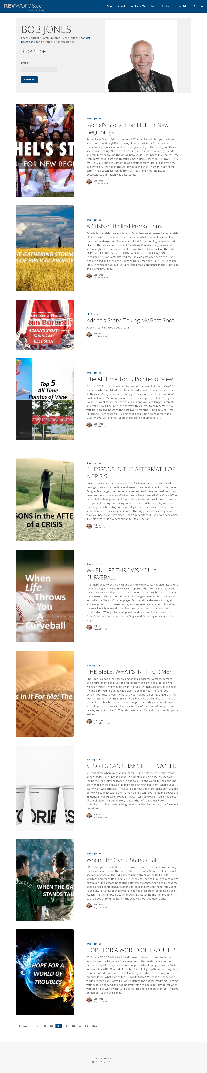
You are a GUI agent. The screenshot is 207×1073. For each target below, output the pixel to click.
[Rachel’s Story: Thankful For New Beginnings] (45, 150)
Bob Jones (98, 180)
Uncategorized (93, 118)
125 (66, 1026)
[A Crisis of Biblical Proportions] (45, 248)
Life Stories (92, 314)
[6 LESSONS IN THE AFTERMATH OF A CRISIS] (45, 495)
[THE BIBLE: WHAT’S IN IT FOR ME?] (45, 693)
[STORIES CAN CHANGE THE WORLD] (45, 788)
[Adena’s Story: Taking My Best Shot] (45, 325)
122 (44, 1026)
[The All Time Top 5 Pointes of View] (45, 399)
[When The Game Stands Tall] (45, 880)
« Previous (22, 1026)
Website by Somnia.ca (104, 1061)
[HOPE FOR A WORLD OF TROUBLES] (45, 972)
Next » (95, 1026)
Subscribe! (29, 80)
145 (86, 1026)
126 (73, 1026)
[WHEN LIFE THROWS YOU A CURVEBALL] (45, 596)
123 (51, 1026)
